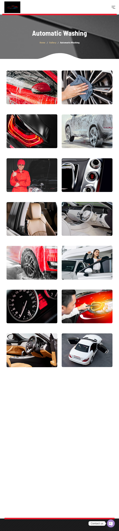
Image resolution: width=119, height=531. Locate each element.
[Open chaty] (111, 523)
